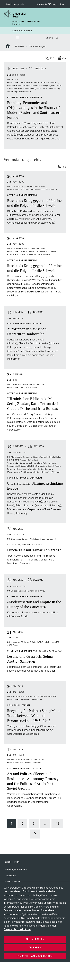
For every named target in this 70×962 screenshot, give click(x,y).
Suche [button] (49, 37)
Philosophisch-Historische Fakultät (26, 22)
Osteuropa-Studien (22, 30)
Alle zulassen (35, 939)
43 (57, 823)
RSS (51, 58)
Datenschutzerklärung (17, 929)
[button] (17, 38)
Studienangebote (15, 4)
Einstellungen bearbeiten (35, 956)
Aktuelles (19, 46)
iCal (64, 58)
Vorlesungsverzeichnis (15, 869)
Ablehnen (35, 947)
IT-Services (10, 875)
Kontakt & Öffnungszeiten (50, 4)
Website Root (8, 46)
